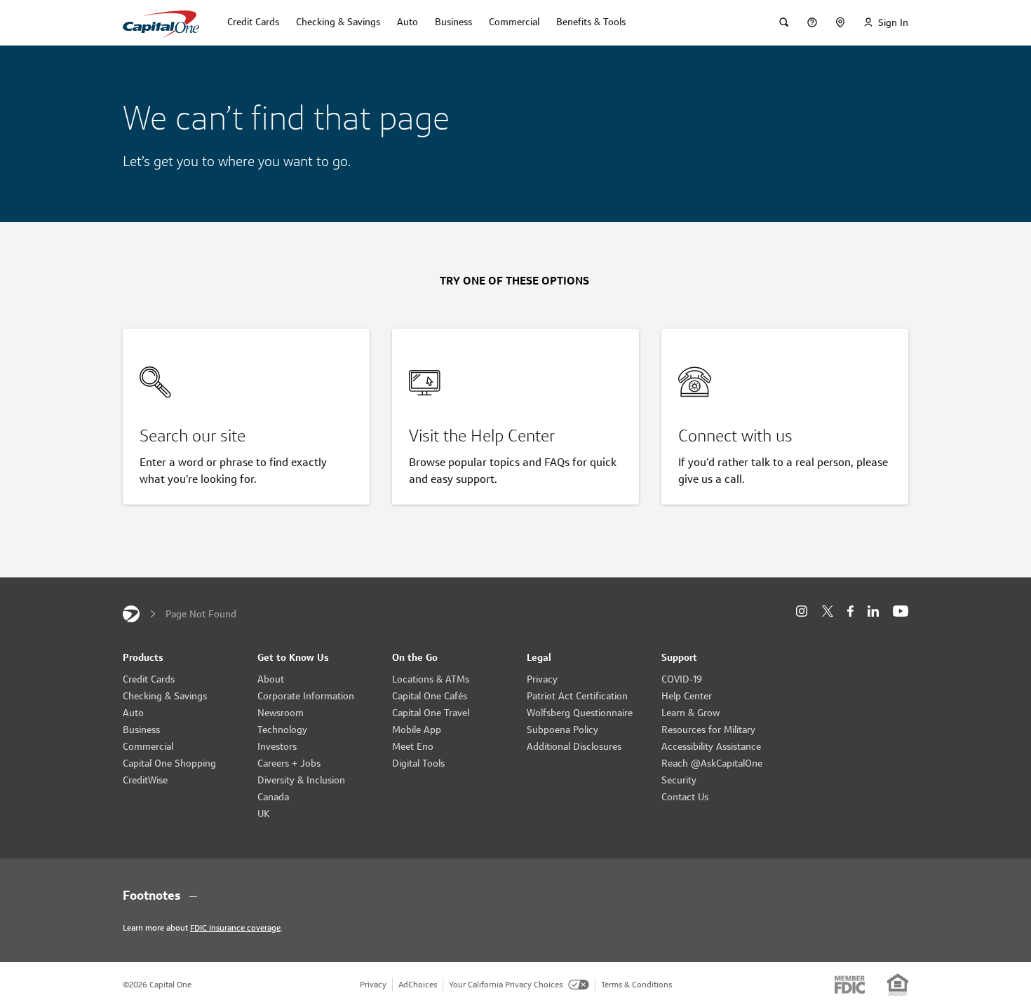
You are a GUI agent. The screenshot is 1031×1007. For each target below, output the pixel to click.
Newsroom (280, 712)
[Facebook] (850, 611)
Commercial (148, 746)
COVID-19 (681, 679)
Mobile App (416, 729)
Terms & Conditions (636, 984)
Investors (277, 746)
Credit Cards (149, 679)
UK (263, 813)
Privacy (542, 679)
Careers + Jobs (289, 763)
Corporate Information (305, 696)
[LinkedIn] (873, 611)
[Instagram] (801, 611)
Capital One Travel (430, 712)
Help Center (686, 696)
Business (141, 729)
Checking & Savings (165, 696)
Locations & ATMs (430, 679)
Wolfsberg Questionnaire (580, 712)
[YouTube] (900, 611)
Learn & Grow (690, 712)
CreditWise (145, 780)
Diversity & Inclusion (301, 780)
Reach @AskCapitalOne (711, 763)
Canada (273, 796)
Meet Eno (412, 746)
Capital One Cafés (429, 696)
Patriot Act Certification (577, 696)
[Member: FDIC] (850, 984)
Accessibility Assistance (711, 746)
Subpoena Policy (562, 729)
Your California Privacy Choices (505, 984)
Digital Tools (418, 763)
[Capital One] (131, 613)
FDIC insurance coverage (235, 927)
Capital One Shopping (169, 763)
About (270, 679)
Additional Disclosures (574, 746)
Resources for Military (708, 729)
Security (678, 780)
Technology (282, 729)
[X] (827, 611)
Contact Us (684, 796)
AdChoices (417, 984)
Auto (133, 712)
